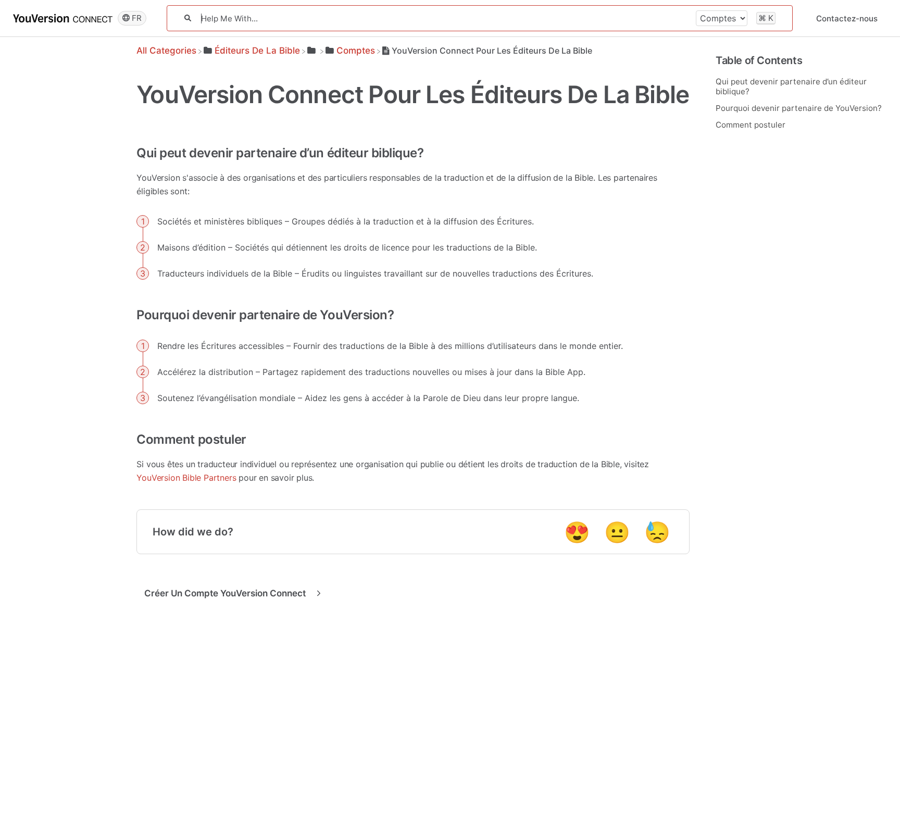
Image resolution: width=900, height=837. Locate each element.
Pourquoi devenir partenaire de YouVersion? (799, 108)
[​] (312, 50)
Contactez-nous (847, 18)
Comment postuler (750, 125)
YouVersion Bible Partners (186, 477)
